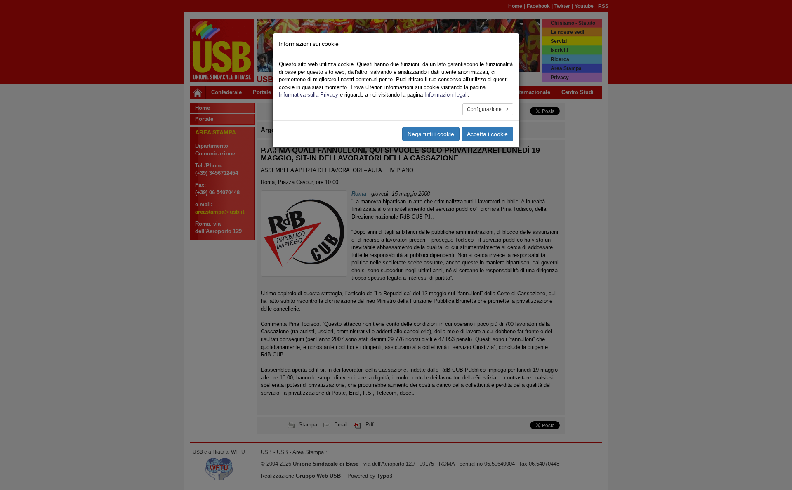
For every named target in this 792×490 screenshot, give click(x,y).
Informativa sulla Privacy (308, 95)
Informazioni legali (446, 95)
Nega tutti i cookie (431, 134)
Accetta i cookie (487, 134)
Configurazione (485, 109)
